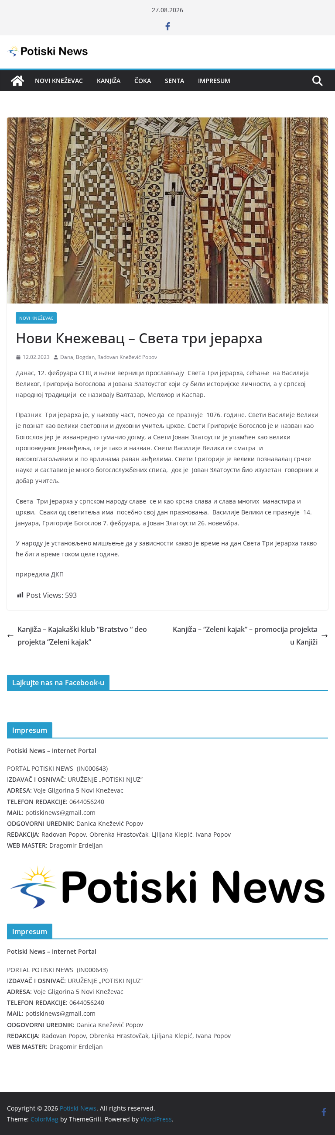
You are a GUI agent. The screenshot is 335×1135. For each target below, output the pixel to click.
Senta (174, 80)
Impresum (214, 80)
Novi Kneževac (59, 80)
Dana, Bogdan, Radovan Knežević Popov (108, 357)
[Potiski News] (17, 80)
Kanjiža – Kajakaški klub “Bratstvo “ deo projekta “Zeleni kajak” (82, 635)
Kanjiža (108, 80)
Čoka (142, 80)
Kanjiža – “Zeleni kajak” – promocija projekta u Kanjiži (245, 635)
